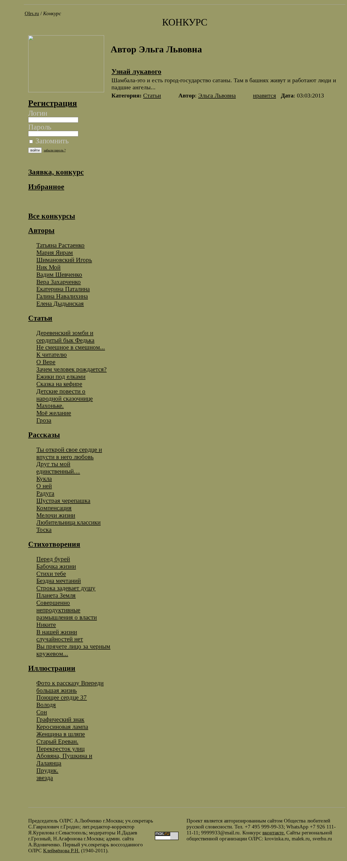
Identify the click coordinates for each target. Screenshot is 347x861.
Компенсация (54, 507)
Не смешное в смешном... (70, 347)
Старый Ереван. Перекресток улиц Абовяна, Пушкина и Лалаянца (64, 752)
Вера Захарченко (58, 281)
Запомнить (51, 141)
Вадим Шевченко (59, 274)
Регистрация (52, 103)
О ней (44, 485)
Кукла (44, 478)
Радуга (45, 493)
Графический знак (60, 719)
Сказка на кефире (59, 383)
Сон (41, 712)
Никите (46, 624)
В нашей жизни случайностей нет (59, 635)
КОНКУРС (184, 22)
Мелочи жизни (55, 515)
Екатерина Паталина (63, 288)
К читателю (51, 354)
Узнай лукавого (136, 71)
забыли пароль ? (55, 150)
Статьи (152, 95)
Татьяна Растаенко (60, 245)
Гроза (43, 420)
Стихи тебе (51, 573)
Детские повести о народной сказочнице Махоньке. (64, 398)
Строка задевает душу (65, 587)
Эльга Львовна (217, 95)
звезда (44, 777)
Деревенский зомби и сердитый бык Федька (65, 336)
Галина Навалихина (62, 296)
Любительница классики (68, 522)
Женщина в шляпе (60, 733)
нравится (264, 95)
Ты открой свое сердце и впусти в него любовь (69, 453)
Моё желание (53, 412)
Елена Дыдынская (60, 303)
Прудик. (47, 770)
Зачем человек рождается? (71, 369)
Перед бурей (53, 558)
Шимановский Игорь (64, 259)
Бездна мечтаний (58, 580)
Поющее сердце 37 (61, 697)
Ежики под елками (60, 376)
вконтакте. (273, 832)
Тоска (44, 529)
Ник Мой (48, 267)
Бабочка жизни (56, 566)
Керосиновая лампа (62, 726)
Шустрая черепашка (63, 500)
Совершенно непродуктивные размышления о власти (66, 610)
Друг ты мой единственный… (58, 467)
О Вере (45, 361)
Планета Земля (56, 595)
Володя (46, 704)
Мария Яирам (54, 252)
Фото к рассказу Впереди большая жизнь (70, 686)
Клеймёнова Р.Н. (61, 850)
